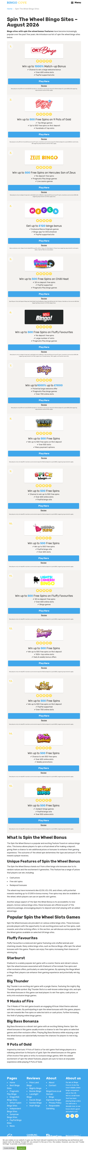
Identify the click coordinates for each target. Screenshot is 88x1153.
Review (44, 86)
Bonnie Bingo (35, 1091)
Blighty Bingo (35, 1088)
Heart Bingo (34, 1105)
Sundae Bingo (35, 1103)
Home (9, 9)
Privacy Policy (55, 1103)
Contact (52, 1085)
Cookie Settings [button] (9, 1148)
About (51, 1082)
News (12, 1126)
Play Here (44, 81)
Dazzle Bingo (35, 1100)
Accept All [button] (21, 1148)
